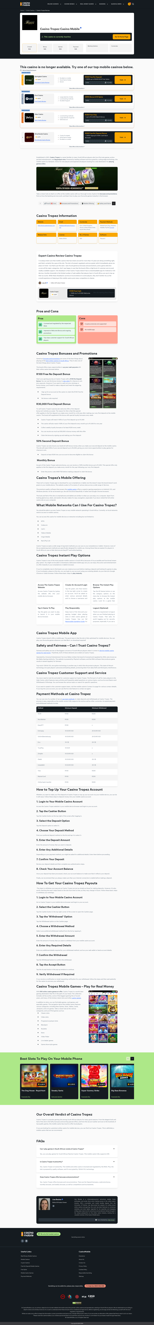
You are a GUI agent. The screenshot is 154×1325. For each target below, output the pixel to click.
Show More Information (76, 88)
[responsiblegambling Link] (70, 1297)
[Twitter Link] (22, 1241)
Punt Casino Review (40, 101)
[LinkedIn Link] (26, 1241)
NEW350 (109, 120)
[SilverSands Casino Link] (29, 137)
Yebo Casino (39, 114)
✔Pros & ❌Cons (50, 203)
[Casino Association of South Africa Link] (91, 1297)
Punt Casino (39, 95)
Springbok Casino (41, 76)
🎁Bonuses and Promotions (69, 203)
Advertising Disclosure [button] (29, 70)
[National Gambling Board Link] (84, 1297)
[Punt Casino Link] (29, 98)
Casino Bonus (69, 4)
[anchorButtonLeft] (40, 203)
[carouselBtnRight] (132, 1058)
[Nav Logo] (27, 4)
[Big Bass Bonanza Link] (124, 1076)
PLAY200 (109, 100)
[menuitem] (54, 4)
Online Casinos (53, 4)
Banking (102, 4)
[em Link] (53, 1206)
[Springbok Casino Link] (29, 80)
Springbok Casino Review (42, 82)
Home (22, 10)
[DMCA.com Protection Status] (77, 1303)
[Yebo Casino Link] (29, 117)
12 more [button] (111, 227)
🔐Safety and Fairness (104, 203)
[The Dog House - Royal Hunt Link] (34, 1076)
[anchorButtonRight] (113, 203)
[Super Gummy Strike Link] (94, 1076)
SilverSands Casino (41, 134)
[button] (129, 4)
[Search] (133, 4)
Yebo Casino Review (40, 120)
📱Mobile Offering (88, 203)
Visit (121, 80)
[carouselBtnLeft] (128, 1058)
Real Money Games (87, 4)
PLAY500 (109, 82)
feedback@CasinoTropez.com (67, 226)
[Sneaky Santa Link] (64, 1076)
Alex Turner (111, 1220)
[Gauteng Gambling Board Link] (77, 1297)
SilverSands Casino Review (42, 140)
